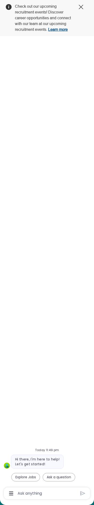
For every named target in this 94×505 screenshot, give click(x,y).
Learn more (58, 29)
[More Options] (11, 493)
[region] (47, 250)
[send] (83, 493)
